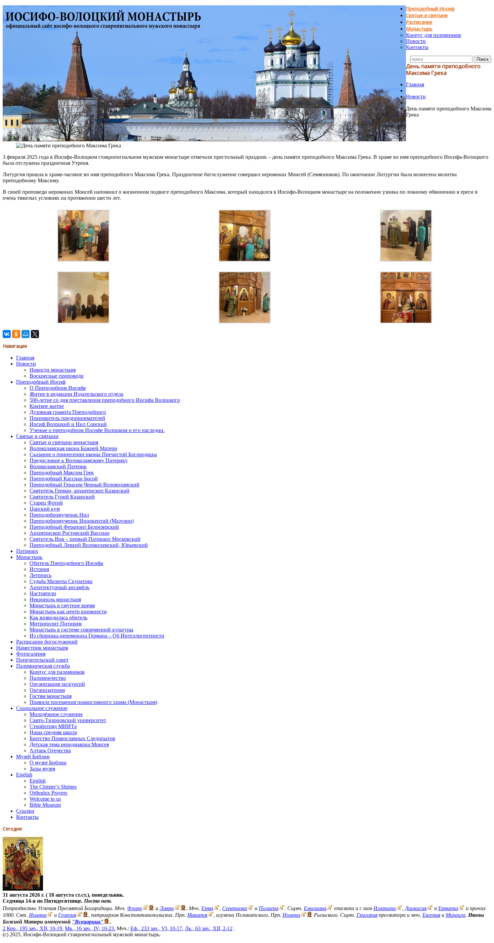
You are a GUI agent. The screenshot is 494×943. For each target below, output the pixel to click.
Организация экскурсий (57, 684)
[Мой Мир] (26, 334)
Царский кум (45, 509)
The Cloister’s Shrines (53, 787)
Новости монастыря (53, 370)
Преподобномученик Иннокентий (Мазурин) (82, 521)
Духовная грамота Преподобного (68, 412)
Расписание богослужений (47, 642)
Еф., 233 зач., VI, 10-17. (156, 928)
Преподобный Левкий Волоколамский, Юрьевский (89, 545)
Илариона (384, 908)
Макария (197, 915)
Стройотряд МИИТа (53, 726)
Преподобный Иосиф (430, 8)
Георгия (67, 915)
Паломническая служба (43, 666)
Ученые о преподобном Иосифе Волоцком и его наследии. (97, 430)
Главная (415, 84)
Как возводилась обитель (58, 617)
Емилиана (315, 908)
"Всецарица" (88, 922)
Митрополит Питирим (56, 623)
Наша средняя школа (53, 732)
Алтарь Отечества (50, 750)
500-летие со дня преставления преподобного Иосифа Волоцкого (105, 400)
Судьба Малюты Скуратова (61, 581)
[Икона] (23, 889)
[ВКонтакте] (7, 334)
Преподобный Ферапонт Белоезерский (74, 527)
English (24, 774)
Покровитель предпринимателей (67, 418)
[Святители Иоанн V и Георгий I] (49, 915)
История (39, 569)
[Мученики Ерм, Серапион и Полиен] (216, 908)
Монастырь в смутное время (62, 605)
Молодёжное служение (56, 714)
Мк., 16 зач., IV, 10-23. (90, 928)
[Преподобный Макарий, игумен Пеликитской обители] (210, 915)
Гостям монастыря (51, 696)
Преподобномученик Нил (59, 515)
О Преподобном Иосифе (58, 388)
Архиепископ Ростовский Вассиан (70, 533)
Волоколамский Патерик (58, 466)
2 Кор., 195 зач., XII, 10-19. (33, 928)
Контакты (417, 47)
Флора (134, 908)
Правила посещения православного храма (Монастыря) (93, 702)
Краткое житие (47, 406)
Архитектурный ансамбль (59, 587)
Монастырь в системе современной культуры (81, 629)
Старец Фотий (46, 503)
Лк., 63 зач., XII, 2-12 (209, 928)
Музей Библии (33, 756)
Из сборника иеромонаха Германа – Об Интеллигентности (97, 636)
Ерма (207, 908)
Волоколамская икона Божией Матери (73, 448)
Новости (416, 41)
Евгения (431, 915)
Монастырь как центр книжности (68, 611)
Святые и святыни (427, 15)
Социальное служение (42, 708)
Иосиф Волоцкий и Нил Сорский (68, 424)
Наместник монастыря (42, 648)
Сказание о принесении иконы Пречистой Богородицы (93, 454)
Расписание (419, 22)
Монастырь (419, 29)
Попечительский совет (42, 660)
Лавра (167, 908)
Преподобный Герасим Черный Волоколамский (84, 484)
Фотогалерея (30, 654)
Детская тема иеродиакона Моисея (69, 744)
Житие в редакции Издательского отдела (76, 394)
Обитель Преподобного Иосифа (66, 563)
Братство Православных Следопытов (72, 738)
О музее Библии (48, 762)
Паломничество (48, 678)
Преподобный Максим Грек (62, 472)
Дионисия (415, 908)
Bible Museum (45, 805)
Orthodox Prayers (48, 793)
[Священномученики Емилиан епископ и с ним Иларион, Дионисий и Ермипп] (329, 908)
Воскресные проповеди (57, 376)
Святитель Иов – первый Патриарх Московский (85, 539)
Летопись (40, 575)
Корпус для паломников (433, 35)
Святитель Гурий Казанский (62, 497)
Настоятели (43, 593)
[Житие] (145, 908)
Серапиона (234, 908)
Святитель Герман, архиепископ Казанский (79, 490)
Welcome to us (45, 799)
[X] (35, 334)
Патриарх (27, 551)
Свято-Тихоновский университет (68, 720)
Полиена (268, 908)
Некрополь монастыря (55, 599)
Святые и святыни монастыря (64, 442)
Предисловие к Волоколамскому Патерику (79, 460)
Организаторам (47, 690)
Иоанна (37, 915)
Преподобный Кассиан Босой (64, 478)
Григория (367, 915)
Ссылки (25, 811)
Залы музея (42, 768)
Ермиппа (448, 908)
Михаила (455, 915)
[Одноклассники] (16, 334)
